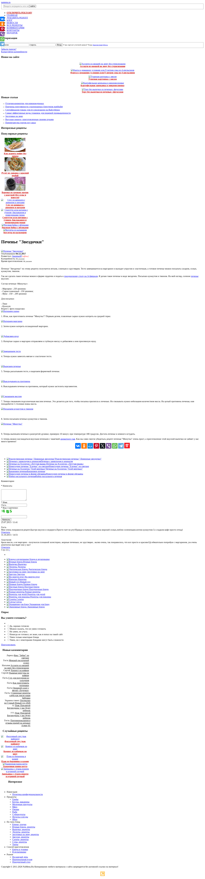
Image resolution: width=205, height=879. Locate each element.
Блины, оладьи (19, 824)
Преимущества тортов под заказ (20, 122)
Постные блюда (31, 587)
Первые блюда (30, 584)
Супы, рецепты (19, 842)
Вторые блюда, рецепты (23, 827)
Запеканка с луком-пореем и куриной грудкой (15, 775)
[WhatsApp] (115, 446)
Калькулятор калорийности (14, 51)
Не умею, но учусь (18, 631)
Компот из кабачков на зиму (15, 752)
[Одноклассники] (84, 446)
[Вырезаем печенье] (11, 366)
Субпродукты (18, 814)
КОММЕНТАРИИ (15, 28)
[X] (102, 446)
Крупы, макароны (20, 802)
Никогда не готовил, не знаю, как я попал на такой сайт (36, 634)
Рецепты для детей (36, 594)
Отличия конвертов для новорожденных (24, 103)
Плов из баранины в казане (15, 761)
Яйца (14, 819)
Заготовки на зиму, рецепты (25, 834)
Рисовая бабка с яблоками (15, 227)
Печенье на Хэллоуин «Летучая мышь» (65, 464)
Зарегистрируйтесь (100, 45)
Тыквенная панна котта (15, 766)
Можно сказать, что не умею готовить (28, 629)
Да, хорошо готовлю (19, 626)
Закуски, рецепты (20, 837)
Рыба (14, 812)
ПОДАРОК (12, 33)
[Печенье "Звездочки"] (12, 251)
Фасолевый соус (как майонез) (15, 742)
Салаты (20, 599)
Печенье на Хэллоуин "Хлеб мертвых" (64, 469)
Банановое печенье (36, 471)
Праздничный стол (21, 862)
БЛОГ (9, 20)
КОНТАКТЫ (13, 30)
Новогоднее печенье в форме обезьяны (64, 474)
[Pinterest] (96, 446)
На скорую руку (32, 577)
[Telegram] (121, 446)
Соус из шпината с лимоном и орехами (15, 206)
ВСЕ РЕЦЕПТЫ (14, 25)
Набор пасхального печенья (48, 476)
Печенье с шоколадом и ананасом (57, 461)
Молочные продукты (22, 804)
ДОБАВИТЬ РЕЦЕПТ (17, 18)
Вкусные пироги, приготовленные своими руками (29, 119)
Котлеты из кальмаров (15, 232)
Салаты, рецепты (20, 839)
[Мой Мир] (90, 446)
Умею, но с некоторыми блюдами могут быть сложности (37, 640)
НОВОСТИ (12, 23)
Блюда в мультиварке (39, 559)
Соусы (18, 602)
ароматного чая (67, 439)
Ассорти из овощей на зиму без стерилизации (102, 66)
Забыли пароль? (8, 49)
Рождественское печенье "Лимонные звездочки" (78, 459)
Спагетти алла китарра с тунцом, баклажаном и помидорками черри (15, 220)
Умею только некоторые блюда (24, 637)
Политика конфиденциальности (27, 794)
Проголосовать (8, 644)
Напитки (21, 579)
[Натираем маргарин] (11, 321)
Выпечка (21, 564)
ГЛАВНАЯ (12, 15)
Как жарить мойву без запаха (15, 154)
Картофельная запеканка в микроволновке (102, 85)
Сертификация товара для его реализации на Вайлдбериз (32, 110)
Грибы (15, 799)
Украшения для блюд (39, 604)
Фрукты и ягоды (20, 817)
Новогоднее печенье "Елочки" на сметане (69, 466)
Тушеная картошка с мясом (102, 79)
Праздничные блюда (38, 589)
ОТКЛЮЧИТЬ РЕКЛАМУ (19, 13)
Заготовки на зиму (14, 116)
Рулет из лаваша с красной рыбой (15, 174)
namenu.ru (5, 2)
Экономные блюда (35, 607)
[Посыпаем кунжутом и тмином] (17, 409)
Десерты (21, 567)
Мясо (14, 807)
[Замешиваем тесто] (11, 351)
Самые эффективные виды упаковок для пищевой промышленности (38, 113)
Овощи (15, 809)
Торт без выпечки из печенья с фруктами (102, 92)
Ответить (5, 532)
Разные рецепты (32, 592)
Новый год (24, 582)
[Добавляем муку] (10, 336)
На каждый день (20, 857)
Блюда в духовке (20, 849)
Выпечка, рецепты (21, 829)
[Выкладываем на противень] (15, 381)
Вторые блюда (30, 562)
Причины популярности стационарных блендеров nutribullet (34, 106)
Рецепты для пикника (40, 597)
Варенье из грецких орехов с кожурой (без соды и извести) (15, 195)
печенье (194, 276)
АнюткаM (17, 256)
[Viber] (108, 446)
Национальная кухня (22, 859)
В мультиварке (19, 852)
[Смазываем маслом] (11, 396)
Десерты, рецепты (21, 832)
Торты (15, 844)
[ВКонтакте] (78, 446)
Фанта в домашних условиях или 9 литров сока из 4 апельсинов (102, 72)
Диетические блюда (37, 569)
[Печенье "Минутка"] (11, 424)
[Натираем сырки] (10, 311)
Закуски (21, 574)
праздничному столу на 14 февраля (81, 276)
